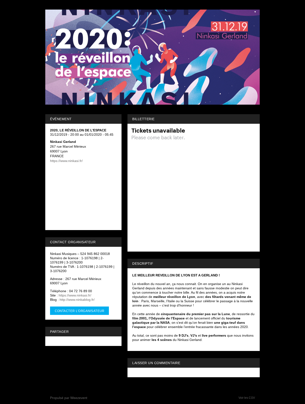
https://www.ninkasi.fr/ (66, 161)
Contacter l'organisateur (79, 311)
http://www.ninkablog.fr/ (77, 300)
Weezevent (78, 398)
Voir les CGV (247, 397)
